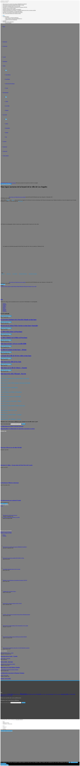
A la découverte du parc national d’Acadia (10, 500)
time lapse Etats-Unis (23, 273)
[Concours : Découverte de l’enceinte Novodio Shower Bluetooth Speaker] (9, 613)
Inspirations (5, 61)
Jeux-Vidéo (7, 105)
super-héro (63, 694)
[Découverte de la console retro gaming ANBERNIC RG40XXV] (9, 545)
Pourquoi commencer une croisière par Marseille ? (12, 9)
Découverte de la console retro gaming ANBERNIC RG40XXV (15, 4)
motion (46, 694)
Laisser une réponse (4, 503)
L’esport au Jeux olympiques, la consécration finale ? (12, 11)
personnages (50, 694)
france (19, 694)
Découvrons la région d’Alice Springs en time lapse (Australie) (19, 325)
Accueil (1, 182)
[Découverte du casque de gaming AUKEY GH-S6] (9, 602)
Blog (4, 15)
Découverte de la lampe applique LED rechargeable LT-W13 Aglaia (15, 625)
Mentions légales (6, 722)
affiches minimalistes (3, 694)
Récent (4, 534)
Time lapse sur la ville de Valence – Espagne (13, 367)
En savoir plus (3, 763)
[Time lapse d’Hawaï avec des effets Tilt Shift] (11, 445)
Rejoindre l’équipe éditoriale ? (8, 21)
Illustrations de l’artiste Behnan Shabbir (10, 667)
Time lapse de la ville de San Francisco (10, 515)
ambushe (3, 273)
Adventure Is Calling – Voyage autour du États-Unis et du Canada (16, 465)
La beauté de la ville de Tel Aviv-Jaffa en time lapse (15, 355)
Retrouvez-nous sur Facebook (6, 531)
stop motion (58, 694)
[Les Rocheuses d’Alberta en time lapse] (11, 480)
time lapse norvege (7, 695)
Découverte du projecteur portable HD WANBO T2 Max (13, 5)
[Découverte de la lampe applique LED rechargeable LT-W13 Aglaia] (9, 624)
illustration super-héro (32, 694)
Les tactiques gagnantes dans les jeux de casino (11, 6)
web (11, 695)
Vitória (13, 200)
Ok (69, 762)
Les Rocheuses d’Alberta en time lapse (9, 482)
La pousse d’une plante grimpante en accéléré (11, 517)
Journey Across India (5, 678)
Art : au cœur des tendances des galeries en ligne (12, 13)
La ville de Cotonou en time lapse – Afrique (13, 349)
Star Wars (55, 694)
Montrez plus (2, 284)
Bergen (8, 200)
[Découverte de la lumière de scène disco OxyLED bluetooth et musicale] (9, 646)
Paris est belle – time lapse (6, 661)
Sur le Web (5, 114)
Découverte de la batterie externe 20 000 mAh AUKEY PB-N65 (15, 636)
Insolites (6, 132)
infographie (38, 694)
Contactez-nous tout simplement (11, 19)
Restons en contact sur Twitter (6, 532)
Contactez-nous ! (6, 16)
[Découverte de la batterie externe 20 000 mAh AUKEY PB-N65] (9, 635)
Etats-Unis (8, 273)
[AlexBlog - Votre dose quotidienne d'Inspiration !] (18, 51)
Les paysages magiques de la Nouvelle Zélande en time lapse (18, 319)
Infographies (7, 128)
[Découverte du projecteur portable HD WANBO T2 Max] (9, 557)
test (67, 694)
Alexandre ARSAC (19, 719)
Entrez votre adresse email (5, 423)
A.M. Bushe (20, 201)
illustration (23, 694)
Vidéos (4, 65)
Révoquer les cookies (4, 764)
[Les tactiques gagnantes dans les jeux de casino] (9, 568)
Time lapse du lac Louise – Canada (8, 656)
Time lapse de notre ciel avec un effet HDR (13, 343)
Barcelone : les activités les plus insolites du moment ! (13, 12)
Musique (6, 110)
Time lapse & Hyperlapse (10, 83)
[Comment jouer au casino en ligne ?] (9, 590)
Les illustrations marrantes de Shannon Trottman (12, 673)
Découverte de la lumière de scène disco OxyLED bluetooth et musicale (16, 647)
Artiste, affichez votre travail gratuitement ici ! (13, 18)
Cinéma (6, 101)
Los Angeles (14, 273)
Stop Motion (7, 79)
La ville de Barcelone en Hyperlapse (11, 331)
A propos (4, 20)
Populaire (4, 535)
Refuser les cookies (74, 762)
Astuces (6, 123)
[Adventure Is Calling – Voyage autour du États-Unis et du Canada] (11, 462)
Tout (6, 70)
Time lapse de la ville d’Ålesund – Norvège (13, 373)
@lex (10, 197)
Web (6, 136)
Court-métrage (7, 74)
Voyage (6, 88)
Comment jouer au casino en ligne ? (9, 8)
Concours (4, 141)
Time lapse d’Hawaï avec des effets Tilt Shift (11, 447)
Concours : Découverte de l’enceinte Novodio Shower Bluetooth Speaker (16, 614)
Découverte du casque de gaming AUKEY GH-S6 (12, 603)
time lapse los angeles (33, 273)
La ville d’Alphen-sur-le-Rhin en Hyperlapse (13, 337)
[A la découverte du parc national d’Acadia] (11, 498)
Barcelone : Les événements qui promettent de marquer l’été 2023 (15, 7)
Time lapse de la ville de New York (10, 361)
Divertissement (5, 92)
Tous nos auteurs (8, 22)
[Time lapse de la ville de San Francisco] (9, 514)
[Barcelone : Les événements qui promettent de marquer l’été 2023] (9, 579)
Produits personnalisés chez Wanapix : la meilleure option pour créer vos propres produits (19, 10)
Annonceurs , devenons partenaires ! (12, 17)
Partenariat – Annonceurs (7, 723)
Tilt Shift (69, 694)
